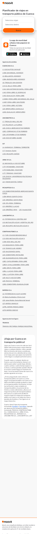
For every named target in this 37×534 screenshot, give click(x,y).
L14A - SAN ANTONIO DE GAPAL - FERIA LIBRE (17, 89)
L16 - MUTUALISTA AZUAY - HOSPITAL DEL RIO (17, 222)
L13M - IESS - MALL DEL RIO (11, 242)
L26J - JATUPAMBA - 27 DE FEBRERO (14, 134)
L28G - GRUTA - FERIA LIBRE (11, 268)
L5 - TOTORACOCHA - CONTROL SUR (14, 219)
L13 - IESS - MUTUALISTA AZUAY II (13, 238)
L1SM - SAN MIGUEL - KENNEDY (12, 73)
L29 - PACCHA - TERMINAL (11, 281)
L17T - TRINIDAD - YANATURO (11, 173)
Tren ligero (22, 406)
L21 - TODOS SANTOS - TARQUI (12, 182)
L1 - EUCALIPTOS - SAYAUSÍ (11, 69)
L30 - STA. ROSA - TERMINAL (11, 203)
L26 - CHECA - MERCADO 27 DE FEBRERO (16, 128)
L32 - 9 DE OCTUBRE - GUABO (12, 138)
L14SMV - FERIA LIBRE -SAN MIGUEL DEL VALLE (18, 99)
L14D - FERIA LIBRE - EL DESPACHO (14, 92)
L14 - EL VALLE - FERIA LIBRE (11, 86)
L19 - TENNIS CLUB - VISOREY (12, 248)
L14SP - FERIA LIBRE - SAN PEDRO (13, 102)
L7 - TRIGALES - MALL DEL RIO (12, 121)
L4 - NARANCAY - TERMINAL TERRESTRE (15, 147)
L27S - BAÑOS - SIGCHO (10, 310)
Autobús (15, 406)
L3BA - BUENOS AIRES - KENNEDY (13, 79)
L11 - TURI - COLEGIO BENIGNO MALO (14, 235)
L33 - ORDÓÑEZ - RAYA (9, 210)
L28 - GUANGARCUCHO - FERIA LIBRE (14, 258)
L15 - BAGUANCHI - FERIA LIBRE (12, 245)
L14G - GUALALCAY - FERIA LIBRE (13, 96)
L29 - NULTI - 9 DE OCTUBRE (11, 278)
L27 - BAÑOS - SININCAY (10, 303)
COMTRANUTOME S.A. (10, 231)
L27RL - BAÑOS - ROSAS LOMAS (12, 307)
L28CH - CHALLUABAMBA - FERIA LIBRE (15, 265)
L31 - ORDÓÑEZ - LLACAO (10, 206)
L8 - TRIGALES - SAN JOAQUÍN (12, 82)
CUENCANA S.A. (8, 66)
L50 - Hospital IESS (25, 210)
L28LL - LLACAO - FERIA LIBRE (12, 271)
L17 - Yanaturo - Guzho (9, 151)
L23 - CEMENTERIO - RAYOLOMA (13, 255)
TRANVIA (5, 323)
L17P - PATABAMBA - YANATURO (12, 167)
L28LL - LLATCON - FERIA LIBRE (12, 274)
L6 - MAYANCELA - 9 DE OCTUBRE (13, 163)
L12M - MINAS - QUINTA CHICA (12, 196)
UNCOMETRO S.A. (8, 118)
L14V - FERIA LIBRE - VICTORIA (12, 105)
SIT (3, 144)
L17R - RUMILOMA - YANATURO (12, 170)
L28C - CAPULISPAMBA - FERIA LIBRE (14, 261)
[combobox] (18, 20)
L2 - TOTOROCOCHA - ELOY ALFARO (14, 294)
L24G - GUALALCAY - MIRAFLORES (13, 112)
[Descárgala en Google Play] (12, 54)
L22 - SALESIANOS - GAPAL (11, 251)
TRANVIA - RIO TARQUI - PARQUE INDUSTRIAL (17, 326)
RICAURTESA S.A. (8, 187)
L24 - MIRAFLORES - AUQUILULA (13, 109)
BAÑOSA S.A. (7, 290)
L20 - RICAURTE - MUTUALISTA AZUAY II (15, 226)
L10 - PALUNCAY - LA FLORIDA (12, 125)
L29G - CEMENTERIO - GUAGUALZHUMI (15, 284)
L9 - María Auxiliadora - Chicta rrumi (13, 297)
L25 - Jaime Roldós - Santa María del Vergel (16, 300)
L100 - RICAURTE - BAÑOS (10, 154)
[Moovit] (7, 3)
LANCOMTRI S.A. (8, 215)
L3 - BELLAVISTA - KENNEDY (11, 76)
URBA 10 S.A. (7, 160)
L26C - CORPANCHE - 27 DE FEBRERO (14, 131)
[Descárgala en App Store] (25, 54)
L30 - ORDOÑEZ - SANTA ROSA (12, 200)
